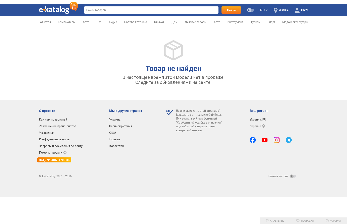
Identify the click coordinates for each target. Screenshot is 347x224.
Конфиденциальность (54, 139)
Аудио (113, 22)
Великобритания (120, 126)
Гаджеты (45, 22)
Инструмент (235, 22)
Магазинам (46, 133)
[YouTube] (265, 140)
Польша (114, 139)
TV (99, 22)
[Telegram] (289, 140)
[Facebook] (253, 140)
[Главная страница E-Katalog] (58, 10)
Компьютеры (66, 22)
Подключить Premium (54, 160)
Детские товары (195, 22)
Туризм (255, 22)
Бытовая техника (135, 22)
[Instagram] (277, 140)
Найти (231, 10)
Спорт (271, 22)
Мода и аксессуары (295, 22)
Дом (174, 22)
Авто (217, 22)
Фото (86, 22)
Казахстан (116, 146)
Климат (159, 22)
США (112, 133)
